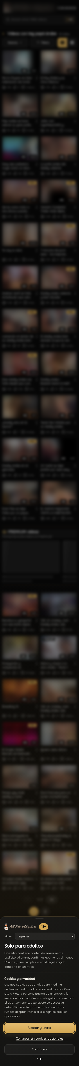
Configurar (39, 1049)
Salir (40, 1059)
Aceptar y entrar (39, 1028)
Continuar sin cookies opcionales (39, 1039)
